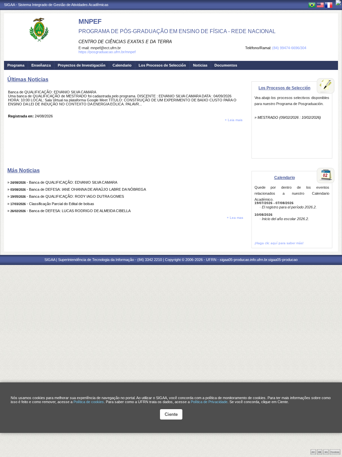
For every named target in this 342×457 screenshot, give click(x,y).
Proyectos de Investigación (82, 65)
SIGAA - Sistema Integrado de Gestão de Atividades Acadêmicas (56, 5)
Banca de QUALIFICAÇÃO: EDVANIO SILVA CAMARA (52, 92)
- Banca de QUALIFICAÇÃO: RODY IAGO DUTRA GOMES (67, 196)
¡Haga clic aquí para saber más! (279, 243)
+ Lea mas (235, 217)
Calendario (122, 65)
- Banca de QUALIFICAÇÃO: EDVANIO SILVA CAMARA (63, 182)
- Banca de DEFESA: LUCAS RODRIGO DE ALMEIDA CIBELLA (70, 211)
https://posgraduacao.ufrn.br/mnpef (107, 52)
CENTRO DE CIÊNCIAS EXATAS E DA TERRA (125, 41)
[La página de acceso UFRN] (338, 2)
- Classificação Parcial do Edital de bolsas (52, 204)
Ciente (171, 414)
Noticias (200, 65)
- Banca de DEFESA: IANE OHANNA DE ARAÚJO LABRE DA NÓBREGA (78, 189)
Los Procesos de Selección (162, 65)
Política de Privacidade (209, 402)
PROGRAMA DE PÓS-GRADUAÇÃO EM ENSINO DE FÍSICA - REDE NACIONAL (177, 31)
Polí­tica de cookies (88, 402)
